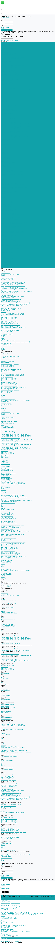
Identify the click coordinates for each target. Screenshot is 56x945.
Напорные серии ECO (7, 205)
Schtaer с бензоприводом (8, 109)
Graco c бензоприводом (7, 115)
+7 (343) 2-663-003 (15, 40)
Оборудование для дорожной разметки (12, 174)
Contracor (3, 193)
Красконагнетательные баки (9, 188)
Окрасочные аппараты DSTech (9, 130)
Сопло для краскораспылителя (10, 183)
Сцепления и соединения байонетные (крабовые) (15, 221)
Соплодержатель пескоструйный (10, 219)
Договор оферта (5, 44)
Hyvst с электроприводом (8, 113)
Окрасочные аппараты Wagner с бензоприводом (15, 136)
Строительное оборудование (9, 78)
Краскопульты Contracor (7, 160)
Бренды (3, 933)
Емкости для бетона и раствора (10, 79)
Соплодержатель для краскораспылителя (13, 184)
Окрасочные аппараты (7, 49)
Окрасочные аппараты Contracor (10, 122)
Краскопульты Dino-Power (8, 162)
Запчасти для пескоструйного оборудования (14, 222)
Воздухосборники (6, 91)
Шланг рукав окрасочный (8, 143)
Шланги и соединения (7, 50)
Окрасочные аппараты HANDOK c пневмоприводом (16, 134)
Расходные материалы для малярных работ (13, 76)
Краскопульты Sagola (7, 170)
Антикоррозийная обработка (9, 905)
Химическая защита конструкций (10, 907)
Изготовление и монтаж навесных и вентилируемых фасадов (18, 914)
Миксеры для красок (7, 83)
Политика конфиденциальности (10, 45)
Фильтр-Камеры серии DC (8, 206)
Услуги (3, 904)
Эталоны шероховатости (7, 225)
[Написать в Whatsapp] (28, 3)
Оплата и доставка (6, 262)
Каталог (3, 104)
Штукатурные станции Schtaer (9, 70)
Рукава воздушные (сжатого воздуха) (11, 217)
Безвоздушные (5, 147)
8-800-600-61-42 (5, 40)
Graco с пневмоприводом (8, 117)
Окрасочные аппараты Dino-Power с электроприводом (16, 128)
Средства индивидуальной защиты (11, 58)
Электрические (5, 153)
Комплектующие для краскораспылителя (13, 173)
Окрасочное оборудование (8, 48)
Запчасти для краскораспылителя (10, 186)
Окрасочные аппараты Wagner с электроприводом (15, 138)
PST (2, 195)
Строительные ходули (7, 82)
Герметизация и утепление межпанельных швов (15, 912)
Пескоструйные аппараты (8, 54)
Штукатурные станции (7, 66)
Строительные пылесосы (8, 88)
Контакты (3, 267)
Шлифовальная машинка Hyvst (10, 73)
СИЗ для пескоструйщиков (8, 60)
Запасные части (5, 176)
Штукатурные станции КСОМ (9, 239)
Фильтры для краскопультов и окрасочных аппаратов (16, 189)
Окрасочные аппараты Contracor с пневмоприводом (16, 125)
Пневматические (6, 156)
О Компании (4, 100)
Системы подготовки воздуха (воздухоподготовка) (15, 89)
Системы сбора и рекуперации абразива (12, 57)
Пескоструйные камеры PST (9, 208)
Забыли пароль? (5, 27)
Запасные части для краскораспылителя (12, 65)
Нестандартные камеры (7, 212)
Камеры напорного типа (8, 210)
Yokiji (2, 119)
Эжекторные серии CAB (7, 201)
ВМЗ (2, 196)
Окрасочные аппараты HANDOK (10, 132)
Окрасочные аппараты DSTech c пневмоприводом (15, 131)
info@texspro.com (6, 17)
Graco (2, 86)
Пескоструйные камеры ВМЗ (9, 213)
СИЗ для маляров (6, 61)
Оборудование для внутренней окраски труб (14, 187)
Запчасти (3, 62)
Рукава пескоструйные (7, 215)
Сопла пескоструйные (7, 218)
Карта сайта (4, 943)
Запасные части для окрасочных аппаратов (13, 63)
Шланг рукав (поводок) (7, 141)
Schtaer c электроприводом (9, 110)
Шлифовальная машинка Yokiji (9, 75)
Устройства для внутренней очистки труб (13, 223)
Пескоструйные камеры (7, 56)
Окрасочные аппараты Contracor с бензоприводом (15, 123)
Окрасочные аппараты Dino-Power (10, 127)
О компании (4, 15)
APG (2, 145)
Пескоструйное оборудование (10, 53)
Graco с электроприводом (8, 118)
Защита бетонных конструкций (10, 910)
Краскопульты (5, 52)
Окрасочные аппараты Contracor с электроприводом (16, 126)
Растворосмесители (6, 80)
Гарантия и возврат (6, 264)
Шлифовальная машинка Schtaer (10, 74)
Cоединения (4, 140)
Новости (3, 265)
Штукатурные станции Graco (9, 67)
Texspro (3, 154)
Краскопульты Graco (6, 164)
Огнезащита (4, 909)
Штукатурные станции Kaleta (9, 69)
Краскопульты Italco (6, 167)
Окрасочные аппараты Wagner (9, 135)
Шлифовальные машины (8, 71)
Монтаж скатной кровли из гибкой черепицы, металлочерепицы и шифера (22, 913)
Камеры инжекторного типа (9, 209)
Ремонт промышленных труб (9, 908)
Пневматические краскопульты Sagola (12, 171)
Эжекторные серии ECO (7, 204)
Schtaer (3, 108)
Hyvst (2, 87)
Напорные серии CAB (7, 202)
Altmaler (3, 84)
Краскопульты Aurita (6, 157)
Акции (3, 266)
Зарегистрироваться (6, 30)
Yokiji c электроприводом (8, 121)
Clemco (3, 197)
